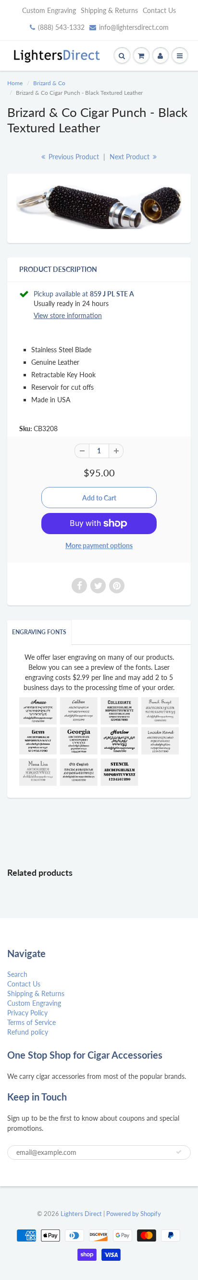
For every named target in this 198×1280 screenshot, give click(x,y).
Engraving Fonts (39, 632)
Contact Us (159, 10)
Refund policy (27, 1032)
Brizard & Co (49, 83)
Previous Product (73, 157)
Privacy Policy (27, 1013)
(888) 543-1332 (61, 27)
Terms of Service (31, 1022)
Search (17, 974)
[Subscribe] (178, 1152)
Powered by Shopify (133, 1213)
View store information (68, 315)
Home (15, 83)
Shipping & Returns (109, 10)
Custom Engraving (49, 10)
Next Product (130, 157)
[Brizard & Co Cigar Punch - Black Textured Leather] (99, 207)
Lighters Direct (81, 1213)
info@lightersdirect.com (134, 27)
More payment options (99, 545)
